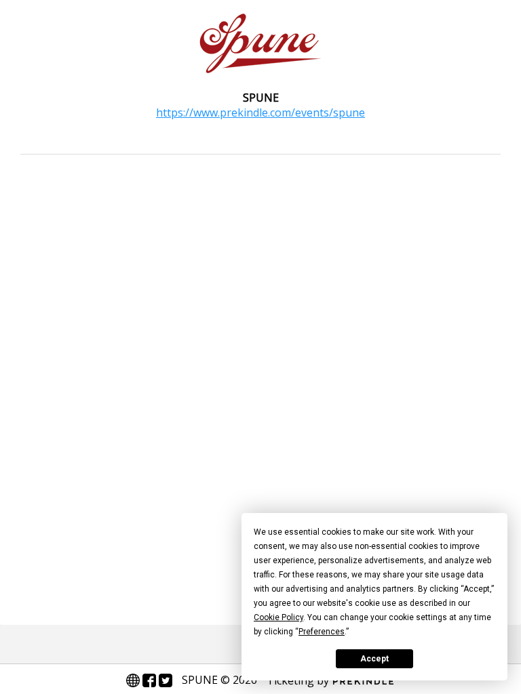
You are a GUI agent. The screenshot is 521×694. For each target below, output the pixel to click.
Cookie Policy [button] (278, 617)
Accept (374, 659)
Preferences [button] (321, 631)
